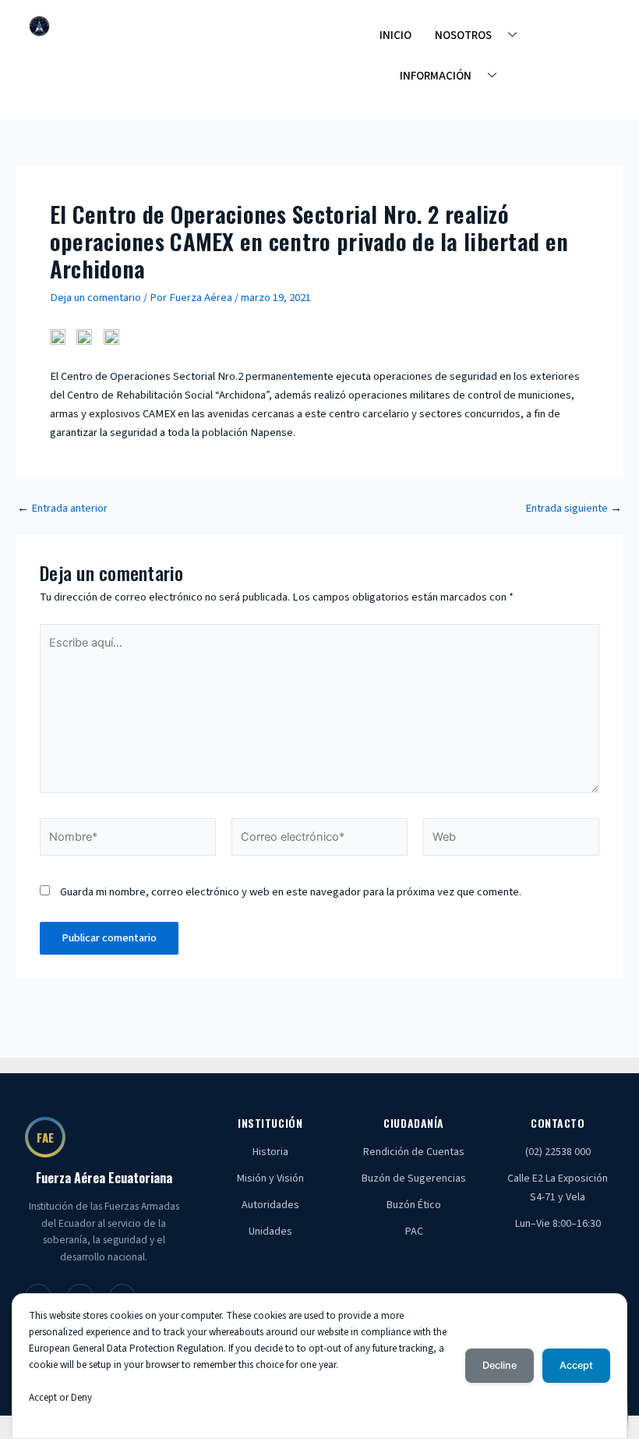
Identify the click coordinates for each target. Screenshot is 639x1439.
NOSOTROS (463, 35)
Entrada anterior (62, 509)
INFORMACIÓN (435, 76)
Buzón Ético (414, 1205)
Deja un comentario (95, 297)
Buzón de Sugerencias (414, 1178)
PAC (414, 1231)
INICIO (395, 35)
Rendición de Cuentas (413, 1152)
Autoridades (270, 1205)
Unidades (270, 1231)
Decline (499, 1365)
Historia (270, 1152)
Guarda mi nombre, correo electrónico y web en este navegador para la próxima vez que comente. (290, 892)
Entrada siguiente (573, 509)
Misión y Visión (270, 1178)
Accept (576, 1365)
